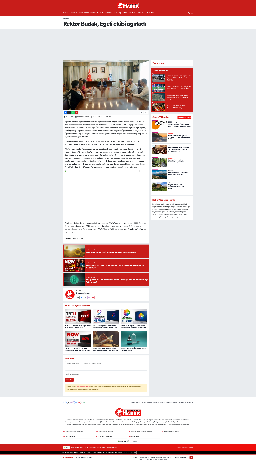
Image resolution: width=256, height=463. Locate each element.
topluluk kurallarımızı (83, 386)
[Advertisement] (128, 44)
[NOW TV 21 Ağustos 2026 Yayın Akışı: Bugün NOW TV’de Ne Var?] (78, 339)
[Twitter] (85, 297)
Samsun (74, 13)
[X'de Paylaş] (69, 112)
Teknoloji (117, 13)
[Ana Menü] (192, 13)
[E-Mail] (78, 297)
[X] (68, 402)
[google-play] (133, 441)
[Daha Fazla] (76, 112)
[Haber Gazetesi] (128, 5)
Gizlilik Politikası (147, 402)
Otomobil (127, 13)
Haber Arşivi (135, 436)
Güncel (66, 13)
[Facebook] (81, 297)
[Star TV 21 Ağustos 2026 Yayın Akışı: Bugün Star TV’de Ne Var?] (106, 316)
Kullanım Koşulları (171, 402)
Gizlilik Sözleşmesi (158, 402)
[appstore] (122, 441)
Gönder (69, 380)
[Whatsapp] (83, 402)
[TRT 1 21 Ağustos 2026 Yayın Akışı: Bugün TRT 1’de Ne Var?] (78, 316)
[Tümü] (190, 63)
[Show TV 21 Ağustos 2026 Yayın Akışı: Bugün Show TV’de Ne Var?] (134, 316)
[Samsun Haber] (70, 294)
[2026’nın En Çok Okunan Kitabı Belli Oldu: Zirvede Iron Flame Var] (106, 339)
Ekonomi (108, 13)
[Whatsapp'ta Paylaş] (73, 112)
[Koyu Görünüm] (189, 13)
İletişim (138, 402)
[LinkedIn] (75, 402)
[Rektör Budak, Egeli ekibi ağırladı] (106, 85)
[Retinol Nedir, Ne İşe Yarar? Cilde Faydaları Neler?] (134, 339)
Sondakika (136, 13)
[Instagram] (89, 297)
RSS (67, 447)
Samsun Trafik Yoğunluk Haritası (141, 431)
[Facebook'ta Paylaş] (65, 112)
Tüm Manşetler (70, 436)
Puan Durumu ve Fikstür (171, 431)
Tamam (133, 452)
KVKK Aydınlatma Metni (185, 402)
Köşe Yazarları (148, 13)
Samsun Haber (70, 117)
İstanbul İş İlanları (86, 457)
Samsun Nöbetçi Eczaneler (74, 431)
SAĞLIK (100, 13)
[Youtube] (92, 297)
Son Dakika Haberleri (105, 436)
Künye (133, 402)
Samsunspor (84, 13)
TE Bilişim (190, 447)
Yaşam (93, 13)
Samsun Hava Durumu (106, 431)
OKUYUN (126, 452)
